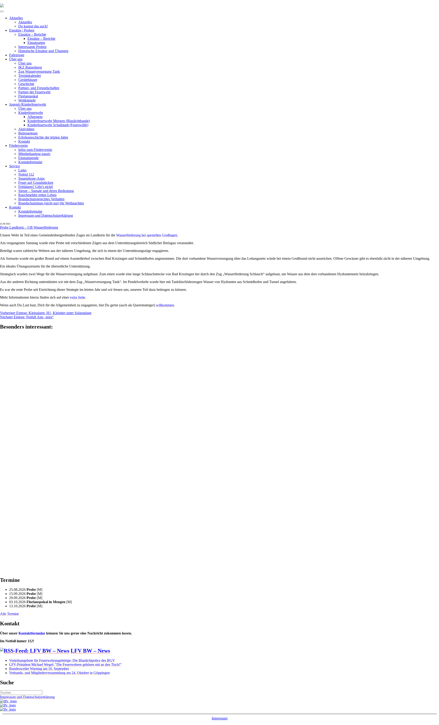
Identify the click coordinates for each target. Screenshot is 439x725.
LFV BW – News (90, 651)
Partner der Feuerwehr (34, 92)
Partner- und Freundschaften (38, 88)
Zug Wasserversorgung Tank (39, 71)
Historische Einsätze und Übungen (43, 51)
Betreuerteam (27, 133)
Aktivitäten (26, 129)
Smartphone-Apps (31, 178)
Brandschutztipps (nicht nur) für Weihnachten (51, 203)
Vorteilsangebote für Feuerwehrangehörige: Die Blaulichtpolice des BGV (62, 660)
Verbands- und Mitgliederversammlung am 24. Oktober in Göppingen (59, 673)
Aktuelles (16, 18)
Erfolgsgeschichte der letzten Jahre (43, 137)
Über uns (15, 59)
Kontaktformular (30, 162)
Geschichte (26, 84)
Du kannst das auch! (33, 26)
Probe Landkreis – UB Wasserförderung (29, 227)
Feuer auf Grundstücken (35, 183)
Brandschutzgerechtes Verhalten (41, 199)
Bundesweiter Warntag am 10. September (39, 669)
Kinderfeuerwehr (30, 113)
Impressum (220, 718)
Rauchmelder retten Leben (37, 195)
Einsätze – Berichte (32, 34)
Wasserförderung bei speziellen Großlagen (146, 235)
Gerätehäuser (27, 80)
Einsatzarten (36, 43)
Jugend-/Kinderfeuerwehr (27, 104)
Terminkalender (29, 76)
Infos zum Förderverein (35, 150)
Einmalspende (28, 158)
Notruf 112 (26, 174)
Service (14, 166)
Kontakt (24, 141)
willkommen (165, 305)
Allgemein (35, 117)
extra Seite (77, 297)
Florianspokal (28, 96)
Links (22, 170)
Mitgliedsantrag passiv (34, 154)
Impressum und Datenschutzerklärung (45, 215)
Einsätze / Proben (21, 30)
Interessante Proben (32, 47)
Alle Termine (9, 614)
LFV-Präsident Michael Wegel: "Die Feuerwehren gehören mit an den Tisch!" (65, 664)
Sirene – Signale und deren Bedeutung (46, 191)
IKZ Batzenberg (30, 67)
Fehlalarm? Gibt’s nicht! (35, 187)
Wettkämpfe (27, 100)
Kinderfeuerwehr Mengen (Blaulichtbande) (58, 121)
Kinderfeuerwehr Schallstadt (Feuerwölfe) (57, 125)
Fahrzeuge (16, 55)
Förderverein (18, 145)
